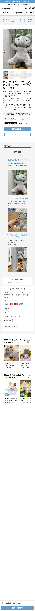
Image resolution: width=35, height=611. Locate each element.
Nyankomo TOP (6, 19)
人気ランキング (29, 13)
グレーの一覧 (17, 19)
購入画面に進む (17, 129)
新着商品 (5, 13)
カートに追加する (18, 134)
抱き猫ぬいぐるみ (11, 123)
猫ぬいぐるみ (23, 123)
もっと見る (29, 341)
